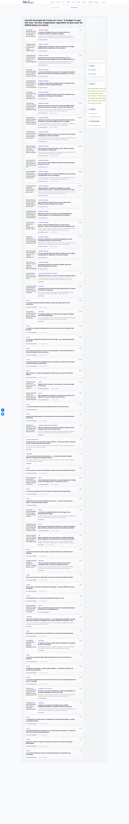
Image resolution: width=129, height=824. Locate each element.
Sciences (78, 2)
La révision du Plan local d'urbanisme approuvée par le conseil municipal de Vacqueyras (56, 289)
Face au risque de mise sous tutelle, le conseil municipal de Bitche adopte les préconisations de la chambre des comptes (56, 538)
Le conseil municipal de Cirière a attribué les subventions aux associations (48, 491)
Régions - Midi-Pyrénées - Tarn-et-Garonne (48, 273)
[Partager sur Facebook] (2, 410)
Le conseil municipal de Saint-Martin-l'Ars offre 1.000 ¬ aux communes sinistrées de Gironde (50, 340)
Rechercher (74, 7)
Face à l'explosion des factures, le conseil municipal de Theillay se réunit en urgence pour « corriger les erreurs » (57, 480)
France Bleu (41, 544)
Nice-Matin (29, 449)
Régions (97, 2)
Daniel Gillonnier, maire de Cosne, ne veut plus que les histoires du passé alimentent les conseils (54, 203)
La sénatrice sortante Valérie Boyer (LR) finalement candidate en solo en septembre (56, 643)
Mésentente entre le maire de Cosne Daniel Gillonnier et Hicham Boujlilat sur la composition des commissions (55, 214)
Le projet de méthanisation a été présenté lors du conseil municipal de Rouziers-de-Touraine (50, 417)
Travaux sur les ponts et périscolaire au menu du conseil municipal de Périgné (49, 577)
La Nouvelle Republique (32, 307)
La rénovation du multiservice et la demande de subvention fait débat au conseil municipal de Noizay (50, 720)
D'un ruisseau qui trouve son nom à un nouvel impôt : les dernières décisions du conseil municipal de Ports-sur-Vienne (50, 351)
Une (29, 300)
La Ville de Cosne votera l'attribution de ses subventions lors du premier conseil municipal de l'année (56, 83)
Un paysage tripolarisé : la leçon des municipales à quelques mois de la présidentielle (56, 314)
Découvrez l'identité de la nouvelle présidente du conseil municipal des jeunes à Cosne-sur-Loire (55, 239)
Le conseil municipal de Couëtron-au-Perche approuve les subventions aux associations (48, 753)
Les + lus (58, 2)
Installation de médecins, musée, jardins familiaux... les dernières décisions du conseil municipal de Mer (49, 669)
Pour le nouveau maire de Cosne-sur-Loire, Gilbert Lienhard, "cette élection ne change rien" (56, 149)
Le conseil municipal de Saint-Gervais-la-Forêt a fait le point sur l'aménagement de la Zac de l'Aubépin (51, 680)
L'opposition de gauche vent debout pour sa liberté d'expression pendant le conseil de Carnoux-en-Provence (55, 705)
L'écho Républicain (43, 698)
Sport (41, 509)
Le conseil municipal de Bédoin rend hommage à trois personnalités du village (54, 512)
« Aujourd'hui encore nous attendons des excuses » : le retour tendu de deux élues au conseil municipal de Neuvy (49, 501)
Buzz (63, 2)
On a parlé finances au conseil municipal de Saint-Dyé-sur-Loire (45, 598)
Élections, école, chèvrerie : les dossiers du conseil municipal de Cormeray (56, 385)
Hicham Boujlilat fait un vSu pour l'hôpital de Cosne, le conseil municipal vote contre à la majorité (56, 174)
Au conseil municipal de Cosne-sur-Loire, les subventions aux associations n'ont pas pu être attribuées (56, 95)
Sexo (73, 2)
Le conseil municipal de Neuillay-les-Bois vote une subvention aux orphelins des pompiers (50, 328)
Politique (84, 2)
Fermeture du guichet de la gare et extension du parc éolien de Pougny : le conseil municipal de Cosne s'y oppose (56, 120)
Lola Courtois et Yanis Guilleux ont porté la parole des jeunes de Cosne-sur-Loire (56, 163)
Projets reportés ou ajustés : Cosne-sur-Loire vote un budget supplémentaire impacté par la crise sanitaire (56, 47)
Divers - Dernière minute (33, 439)
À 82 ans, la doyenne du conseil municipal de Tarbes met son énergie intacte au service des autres (56, 428)
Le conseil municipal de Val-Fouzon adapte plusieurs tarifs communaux (47, 406)
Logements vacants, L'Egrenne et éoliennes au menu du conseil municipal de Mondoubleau (49, 742)
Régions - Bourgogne (44, 30)
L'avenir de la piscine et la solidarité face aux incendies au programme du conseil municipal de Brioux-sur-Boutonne (50, 362)
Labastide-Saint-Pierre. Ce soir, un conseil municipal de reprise (56, 275)
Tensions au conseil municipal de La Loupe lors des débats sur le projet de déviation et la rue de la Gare (56, 691)
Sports (103, 2)
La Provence (41, 295)
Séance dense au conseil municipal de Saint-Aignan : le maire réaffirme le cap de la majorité (50, 587)
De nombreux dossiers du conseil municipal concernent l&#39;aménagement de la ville (54, 265)
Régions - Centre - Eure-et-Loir (46, 688)
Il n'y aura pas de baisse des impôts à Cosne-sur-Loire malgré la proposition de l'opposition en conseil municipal (56, 254)
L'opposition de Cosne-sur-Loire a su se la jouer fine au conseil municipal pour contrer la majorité (56, 134)
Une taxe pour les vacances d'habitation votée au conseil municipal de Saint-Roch (50, 470)
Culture (68, 2)
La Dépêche (41, 281)
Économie (91, 2)
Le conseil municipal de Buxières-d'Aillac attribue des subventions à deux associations (48, 303)
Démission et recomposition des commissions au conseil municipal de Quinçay (49, 633)
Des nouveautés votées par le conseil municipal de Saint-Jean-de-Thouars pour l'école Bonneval (56, 608)
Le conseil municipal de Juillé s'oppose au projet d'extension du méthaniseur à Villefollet (49, 552)
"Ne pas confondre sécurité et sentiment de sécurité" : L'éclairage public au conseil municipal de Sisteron (54, 563)
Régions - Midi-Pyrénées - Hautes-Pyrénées (48, 425)
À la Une (52, 2)
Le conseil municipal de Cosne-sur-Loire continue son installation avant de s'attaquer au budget (54, 33)
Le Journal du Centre (43, 39)
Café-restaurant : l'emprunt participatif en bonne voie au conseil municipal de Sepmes (49, 373)
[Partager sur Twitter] (2, 414)
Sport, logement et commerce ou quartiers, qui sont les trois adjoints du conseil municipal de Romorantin (56, 396)
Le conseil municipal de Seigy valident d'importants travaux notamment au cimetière (48, 658)
